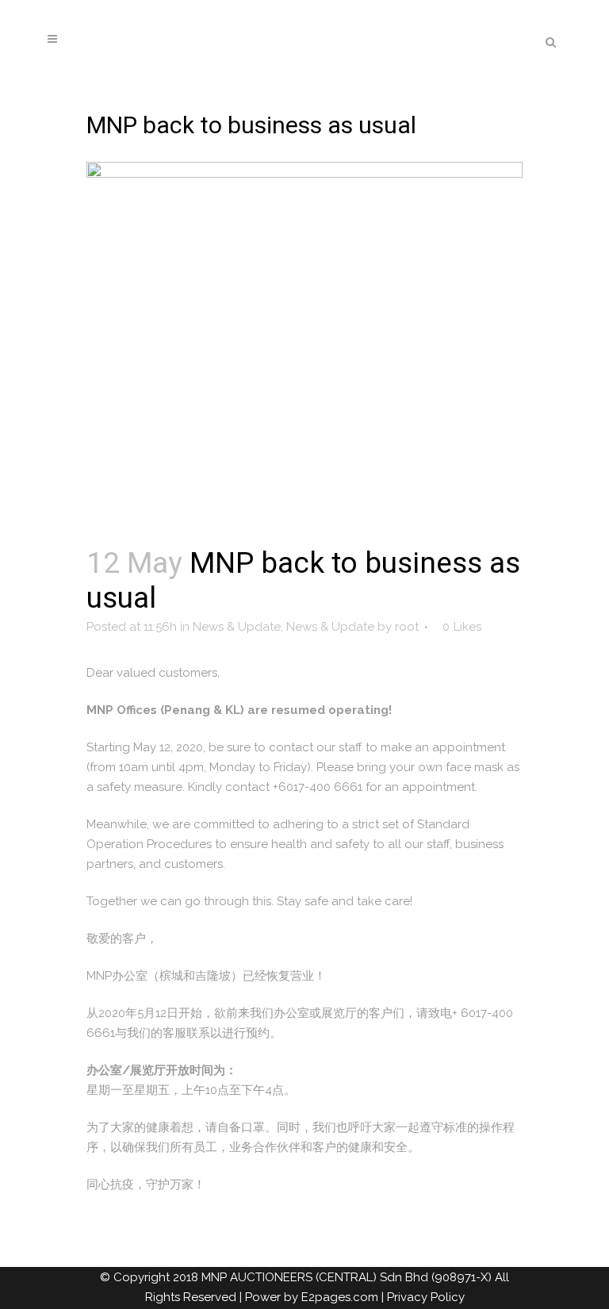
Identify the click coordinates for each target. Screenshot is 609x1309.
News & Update (237, 627)
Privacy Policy (426, 1297)
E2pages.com (339, 1297)
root (407, 627)
